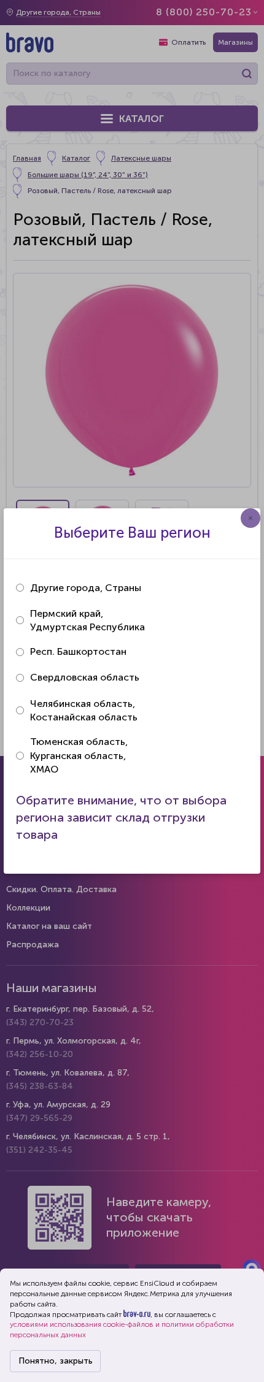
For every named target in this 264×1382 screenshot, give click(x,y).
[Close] (250, 518)
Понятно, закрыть (55, 1361)
